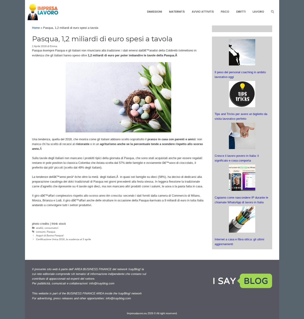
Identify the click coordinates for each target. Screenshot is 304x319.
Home (36, 27)
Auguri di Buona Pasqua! (50, 235)
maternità (177, 12)
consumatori (51, 227)
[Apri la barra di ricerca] (272, 11)
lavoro (258, 12)
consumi (40, 231)
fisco (225, 12)
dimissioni (154, 12)
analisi (39, 227)
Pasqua (51, 231)
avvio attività (203, 12)
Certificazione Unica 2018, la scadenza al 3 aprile (63, 239)
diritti (241, 12)
